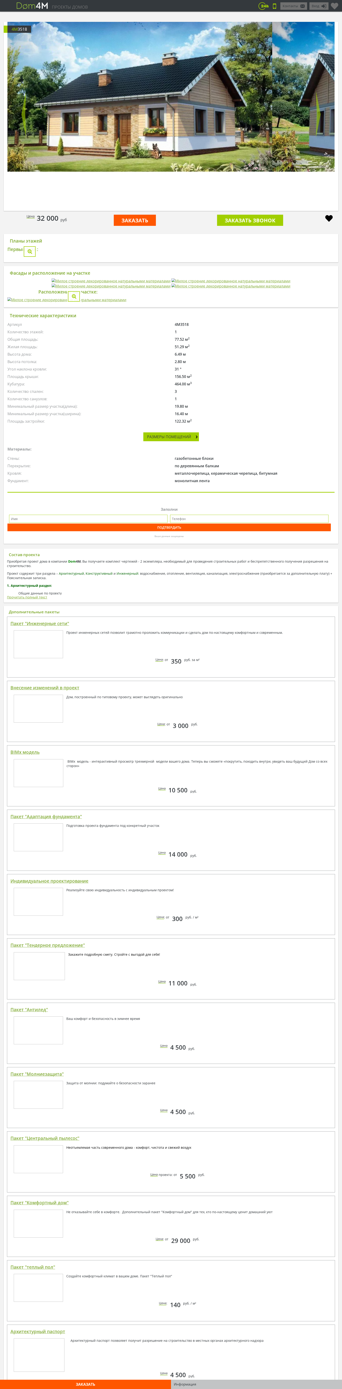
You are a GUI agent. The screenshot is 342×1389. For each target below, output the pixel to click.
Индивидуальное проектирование (49, 876)
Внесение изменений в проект (44, 683)
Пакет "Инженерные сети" (39, 618)
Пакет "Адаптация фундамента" (46, 811)
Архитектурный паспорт (37, 1326)
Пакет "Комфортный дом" (39, 1198)
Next (318, 114)
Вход (315, 6)
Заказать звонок (250, 220)
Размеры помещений (169, 431)
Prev (23, 114)
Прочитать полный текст (27, 592)
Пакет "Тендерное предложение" (47, 940)
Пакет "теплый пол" (32, 1262)
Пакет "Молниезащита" (37, 1069)
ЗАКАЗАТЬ (134, 220)
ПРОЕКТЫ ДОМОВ (70, 7)
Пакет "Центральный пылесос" (44, 1133)
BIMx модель (25, 747)
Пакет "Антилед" (29, 1005)
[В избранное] (329, 219)
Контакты (290, 6)
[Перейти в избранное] (334, 4)
